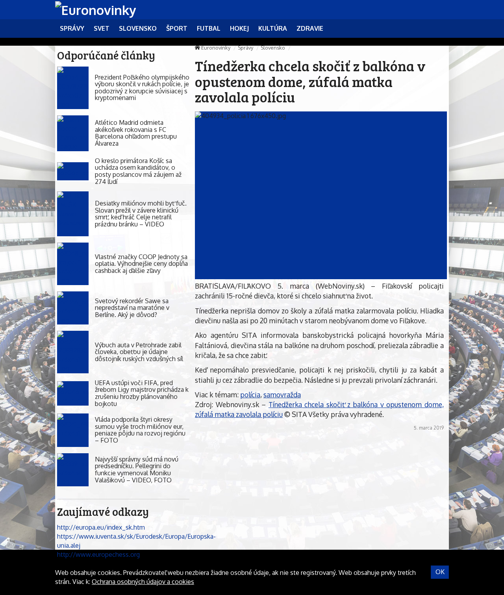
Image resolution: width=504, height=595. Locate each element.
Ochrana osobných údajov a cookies (143, 582)
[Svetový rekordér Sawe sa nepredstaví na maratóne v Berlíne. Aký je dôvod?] (73, 308)
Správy (245, 47)
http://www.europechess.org (98, 554)
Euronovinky (215, 47)
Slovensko (273, 47)
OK (440, 572)
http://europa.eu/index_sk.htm (101, 527)
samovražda (282, 394)
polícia (250, 394)
